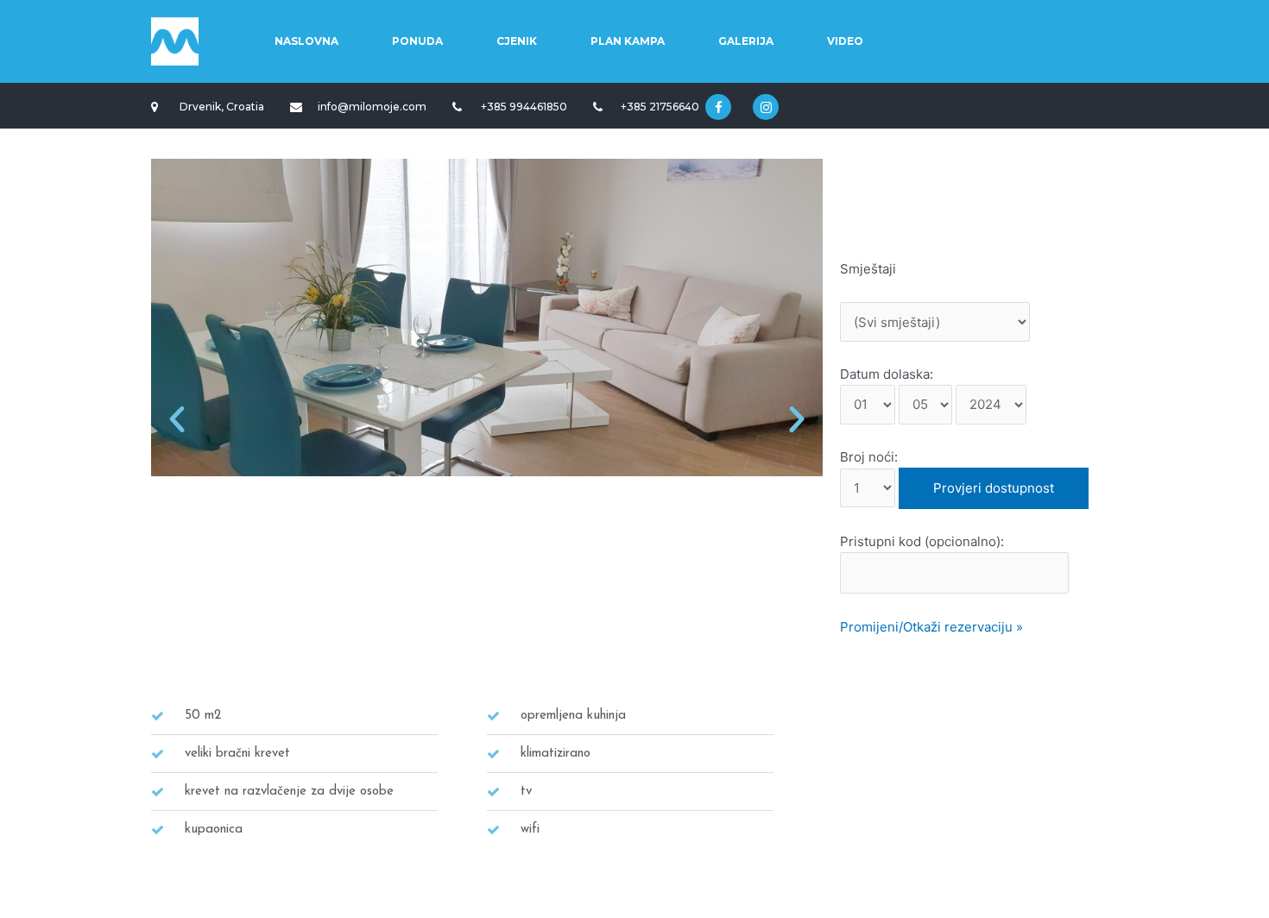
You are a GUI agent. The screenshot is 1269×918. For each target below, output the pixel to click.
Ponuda (417, 41)
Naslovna (306, 41)
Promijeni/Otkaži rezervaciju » (931, 627)
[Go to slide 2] (373, 665)
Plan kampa (627, 41)
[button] (177, 419)
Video (845, 41)
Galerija (745, 41)
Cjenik (516, 41)
